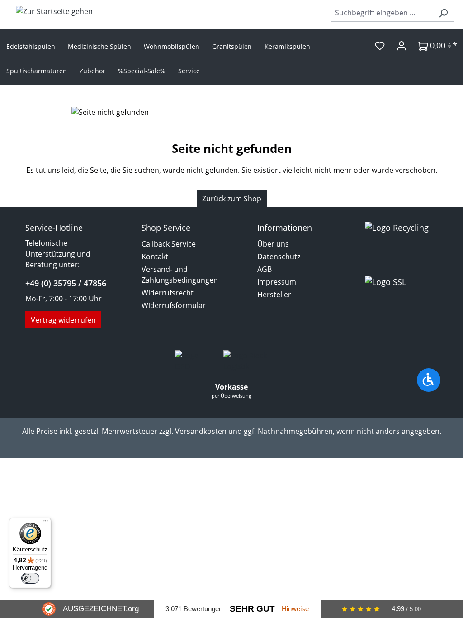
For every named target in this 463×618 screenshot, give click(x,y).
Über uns (273, 244)
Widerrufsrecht (168, 293)
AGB (264, 269)
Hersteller (274, 294)
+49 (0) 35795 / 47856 (65, 283)
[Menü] (45, 523)
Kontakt (155, 256)
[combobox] (382, 13)
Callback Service (169, 244)
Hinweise (295, 609)
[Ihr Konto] (401, 45)
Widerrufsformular (174, 305)
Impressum (276, 282)
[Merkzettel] (380, 45)
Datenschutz (278, 256)
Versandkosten (201, 431)
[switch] (30, 578)
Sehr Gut (252, 608)
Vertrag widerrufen (63, 320)
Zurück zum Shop (231, 199)
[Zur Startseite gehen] (54, 11)
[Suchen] (443, 13)
